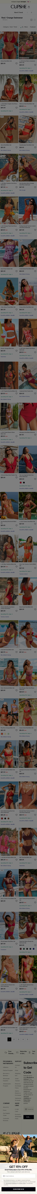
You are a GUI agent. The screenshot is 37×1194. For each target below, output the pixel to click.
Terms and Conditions (11, 1183)
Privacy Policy (22, 1183)
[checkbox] (2, 1180)
